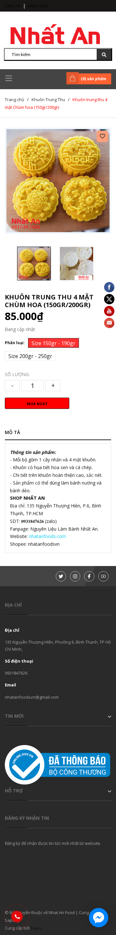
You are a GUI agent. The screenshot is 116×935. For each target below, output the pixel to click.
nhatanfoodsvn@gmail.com (32, 697)
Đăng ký (13, 6)
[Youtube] (103, 576)
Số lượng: (17, 374)
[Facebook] (89, 576)
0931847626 (16, 673)
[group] (58, 181)
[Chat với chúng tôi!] (98, 917)
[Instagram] (75, 576)
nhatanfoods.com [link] (47, 536)
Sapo (36, 928)
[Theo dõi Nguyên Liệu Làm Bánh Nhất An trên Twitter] (61, 576)
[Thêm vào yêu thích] (102, 136)
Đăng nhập (38, 6)
